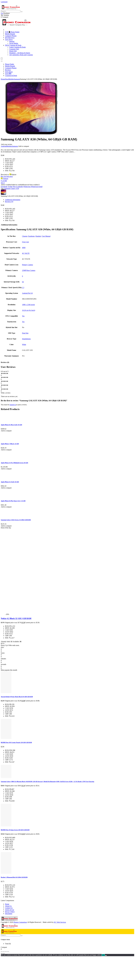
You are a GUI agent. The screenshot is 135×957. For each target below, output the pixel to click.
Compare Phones (10, 36)
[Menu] (2, 58)
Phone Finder (9, 64)
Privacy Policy (10, 912)
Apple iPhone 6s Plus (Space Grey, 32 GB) (13, 501)
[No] (106, 955)
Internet (11, 41)
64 (23, 282)
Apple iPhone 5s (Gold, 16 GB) (10, 482)
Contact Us (9, 908)
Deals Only (13, 51)
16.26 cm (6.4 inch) (28, 310)
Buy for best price (7, 176)
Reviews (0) (9, 201)
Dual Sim (25, 333)
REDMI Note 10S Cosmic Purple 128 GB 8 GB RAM (16, 742)
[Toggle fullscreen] (4, 951)
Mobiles (11, 79)
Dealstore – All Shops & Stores (19, 53)
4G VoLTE (26, 253)
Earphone (31, 236)
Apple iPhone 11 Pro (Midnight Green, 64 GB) (14, 463)
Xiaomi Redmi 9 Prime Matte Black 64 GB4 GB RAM (17, 696)
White (24, 344)
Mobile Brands (10, 34)
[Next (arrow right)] (4, 953)
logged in (13, 405)
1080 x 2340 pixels (28, 304)
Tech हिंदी (8, 74)
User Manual (46, 236)
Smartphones (26, 339)
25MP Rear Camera (28, 270)
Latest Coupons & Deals (17, 47)
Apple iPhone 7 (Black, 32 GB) (10, 444)
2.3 (23, 287)
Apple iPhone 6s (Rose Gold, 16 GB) (11, 425)
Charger (24, 236)
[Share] (6, 951)
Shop (6, 79)
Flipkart (5, 178)
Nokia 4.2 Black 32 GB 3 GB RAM (16, 618)
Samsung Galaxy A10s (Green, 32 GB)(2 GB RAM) (16, 520)
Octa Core (25, 242)
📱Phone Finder (12, 32)
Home (3, 79)
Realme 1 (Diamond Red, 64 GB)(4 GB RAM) (14, 877)
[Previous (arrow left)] (2, 953)
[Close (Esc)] (8, 951)
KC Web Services (60, 922)
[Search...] (21, 11)
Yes (23, 316)
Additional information (12, 200)
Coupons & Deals (13, 45)
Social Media (13, 43)
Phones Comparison (20, 922)
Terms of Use (9, 910)
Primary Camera (27, 265)
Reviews (9, 38)
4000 (23, 247)
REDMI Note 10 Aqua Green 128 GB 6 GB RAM (15, 830)
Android (3, 146)
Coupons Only (14, 49)
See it (3, 183)
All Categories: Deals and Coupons (21, 55)
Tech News (9, 39)
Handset (38, 236)
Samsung (17, 79)
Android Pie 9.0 (27, 293)
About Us (8, 906)
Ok (103, 955)
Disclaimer (8, 913)
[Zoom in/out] (2, 951)
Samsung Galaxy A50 (11, 188)
